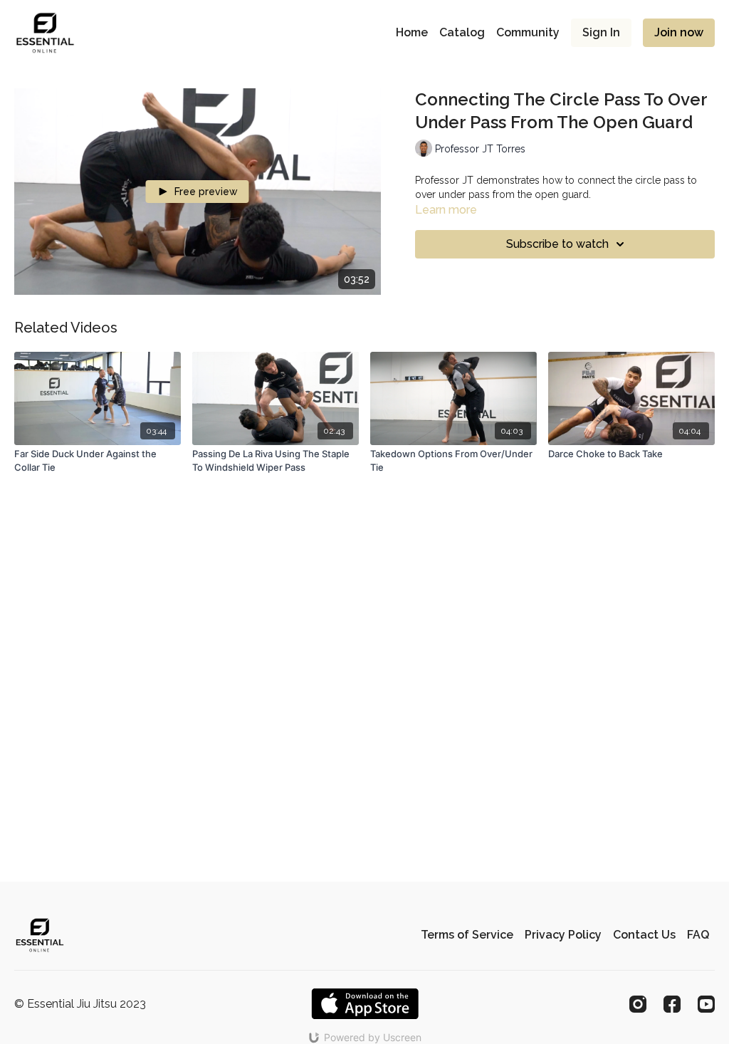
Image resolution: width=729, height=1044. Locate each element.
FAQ (698, 934)
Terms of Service (467, 934)
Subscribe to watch (557, 244)
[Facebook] (672, 1004)
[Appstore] (364, 1004)
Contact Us (644, 934)
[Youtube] (706, 1004)
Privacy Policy (563, 934)
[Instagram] (637, 1004)
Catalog (462, 32)
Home (412, 32)
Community (528, 32)
